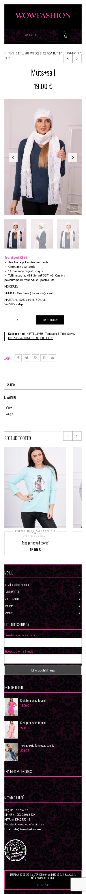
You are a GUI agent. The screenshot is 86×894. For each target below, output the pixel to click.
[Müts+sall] (68, 58)
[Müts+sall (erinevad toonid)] (77, 58)
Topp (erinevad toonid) (35, 543)
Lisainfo (9, 384)
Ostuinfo (8, 606)
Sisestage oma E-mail (18, 651)
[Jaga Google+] (35, 357)
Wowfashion (19, 783)
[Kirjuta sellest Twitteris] (26, 357)
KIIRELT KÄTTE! (11, 599)
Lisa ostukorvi (50, 320)
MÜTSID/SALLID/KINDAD (64, 53)
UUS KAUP (46, 338)
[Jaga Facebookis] (18, 357)
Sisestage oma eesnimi (19, 635)
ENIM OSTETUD (12, 591)
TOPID (28, 536)
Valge (9, 414)
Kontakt (8, 613)
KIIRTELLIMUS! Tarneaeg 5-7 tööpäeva (33, 53)
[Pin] (43, 357)
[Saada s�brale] (52, 357)
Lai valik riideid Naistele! (17, 584)
